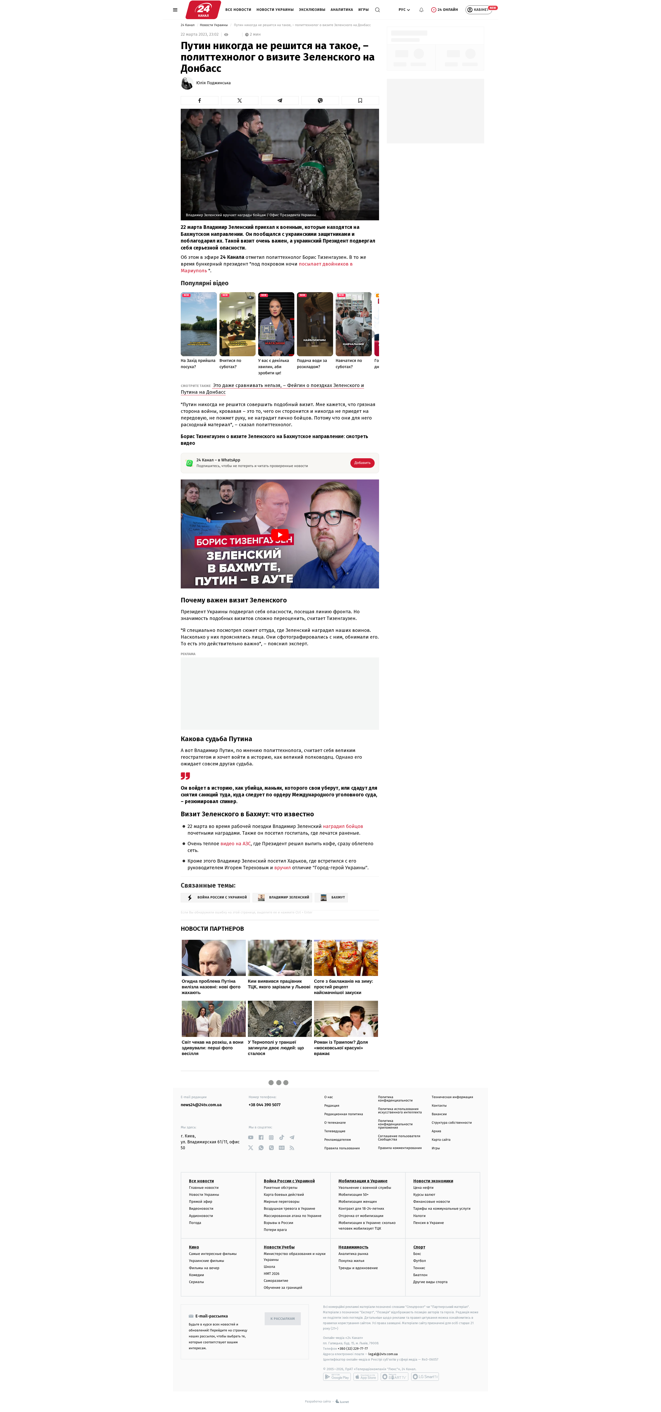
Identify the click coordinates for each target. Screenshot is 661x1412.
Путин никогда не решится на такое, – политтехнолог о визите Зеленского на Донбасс (302, 25)
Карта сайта (441, 1140)
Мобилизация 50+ (353, 1194)
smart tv (394, 1376)
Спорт (419, 1247)
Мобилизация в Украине (363, 1180)
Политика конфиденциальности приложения (395, 1124)
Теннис (419, 1268)
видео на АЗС (235, 844)
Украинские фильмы (206, 1261)
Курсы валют (424, 1194)
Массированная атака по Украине (292, 1216)
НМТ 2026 (272, 1273)
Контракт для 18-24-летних (361, 1208)
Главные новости (204, 1187)
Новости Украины (275, 9)
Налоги (419, 1216)
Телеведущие (334, 1131)
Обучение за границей (283, 1287)
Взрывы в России (278, 1223)
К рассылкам (283, 1319)
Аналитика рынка (353, 1254)
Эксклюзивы (312, 9)
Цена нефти (423, 1187)
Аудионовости (201, 1216)
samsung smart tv (425, 1376)
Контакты (439, 1105)
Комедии (196, 1275)
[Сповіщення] (421, 9)
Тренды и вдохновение (358, 1268)
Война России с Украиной (289, 1180)
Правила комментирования (400, 1148)
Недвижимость (353, 1247)
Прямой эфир (200, 1201)
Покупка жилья (351, 1261)
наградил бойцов (342, 826)
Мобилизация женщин (358, 1201)
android (337, 1376)
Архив (436, 1131)
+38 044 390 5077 (264, 1105)
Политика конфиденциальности (395, 1099)
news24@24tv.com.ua (201, 1105)
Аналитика (342, 9)
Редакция (331, 1105)
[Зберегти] (360, 100)
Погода (195, 1223)
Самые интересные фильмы (213, 1254)
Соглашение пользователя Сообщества (399, 1138)
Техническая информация (452, 1097)
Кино (194, 1247)
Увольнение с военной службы (365, 1187)
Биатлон (420, 1275)
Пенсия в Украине (428, 1223)
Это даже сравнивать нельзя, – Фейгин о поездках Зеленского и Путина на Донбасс (272, 388)
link (250, 1137)
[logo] (203, 10)
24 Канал (188, 25)
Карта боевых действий (284, 1194)
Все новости (238, 9)
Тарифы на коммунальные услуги (442, 1208)
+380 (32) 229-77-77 (353, 1349)
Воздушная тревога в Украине (289, 1208)
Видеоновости (201, 1208)
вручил (282, 868)
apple (365, 1376)
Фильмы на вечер (204, 1268)
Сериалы (196, 1282)
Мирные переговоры (282, 1201)
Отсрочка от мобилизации (361, 1216)
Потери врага (275, 1230)
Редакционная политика (343, 1114)
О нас (328, 1097)
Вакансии (439, 1114)
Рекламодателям (337, 1140)
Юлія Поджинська (213, 83)
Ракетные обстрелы (280, 1187)
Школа (269, 1266)
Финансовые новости (431, 1201)
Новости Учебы (279, 1247)
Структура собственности (452, 1122)
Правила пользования (342, 1148)
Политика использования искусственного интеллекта (400, 1110)
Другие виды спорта (430, 1282)
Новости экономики (433, 1180)
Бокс (417, 1254)
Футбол (419, 1261)
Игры (363, 9)
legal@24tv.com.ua (383, 1354)
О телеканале (335, 1122)
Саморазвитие (276, 1280)
